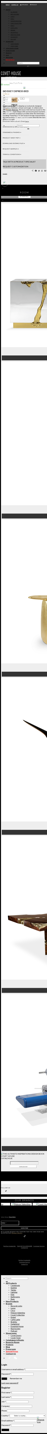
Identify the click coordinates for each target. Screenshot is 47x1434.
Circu (13, 1310)
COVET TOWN (14, 46)
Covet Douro (15, 44)
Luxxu (13, 1308)
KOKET (12, 25)
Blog (7, 55)
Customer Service (38, 1246)
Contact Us (24, 1247)
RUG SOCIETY (14, 37)
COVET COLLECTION (16, 23)
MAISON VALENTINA (16, 21)
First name (6, 1392)
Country (5, 1415)
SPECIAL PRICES (10, 59)
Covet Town (16, 1338)
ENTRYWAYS (9, 119)
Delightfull (15, 1324)
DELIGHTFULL (14, 32)
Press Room (9, 57)
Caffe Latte (15, 1319)
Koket (13, 1317)
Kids (7, 109)
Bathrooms (9, 111)
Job (3, 1401)
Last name (6, 1397)
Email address (7, 1420)
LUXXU (12, 16)
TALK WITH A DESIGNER (24, 1246)
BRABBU (13, 30)
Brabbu (14, 1322)
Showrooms (9, 41)
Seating (8, 102)
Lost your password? (9, 1383)
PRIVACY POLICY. (17, 1233)
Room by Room (10, 50)
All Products (10, 95)
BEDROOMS (41, 119)
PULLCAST (13, 39)
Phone (4, 1410)
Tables (8, 104)
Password (6, 1374)
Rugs (7, 114)
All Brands (14, 12)
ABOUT (8, 4)
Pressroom (11, 1349)
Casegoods (9, 100)
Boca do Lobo (16, 1306)
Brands (8, 9)
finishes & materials (9, 1246)
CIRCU (12, 19)
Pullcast (14, 1331)
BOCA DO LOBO (15, 14)
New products (10, 98)
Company (5, 1406)
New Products (12, 1301)
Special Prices (12, 1351)
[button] (45, 197)
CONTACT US (14, 4)
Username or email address (13, 1369)
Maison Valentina (18, 1313)
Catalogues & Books (12, 48)
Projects (8, 53)
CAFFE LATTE (14, 28)
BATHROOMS (33, 119)
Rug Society (15, 1328)
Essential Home (17, 1326)
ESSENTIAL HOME (15, 34)
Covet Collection (18, 1315)
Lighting (8, 107)
